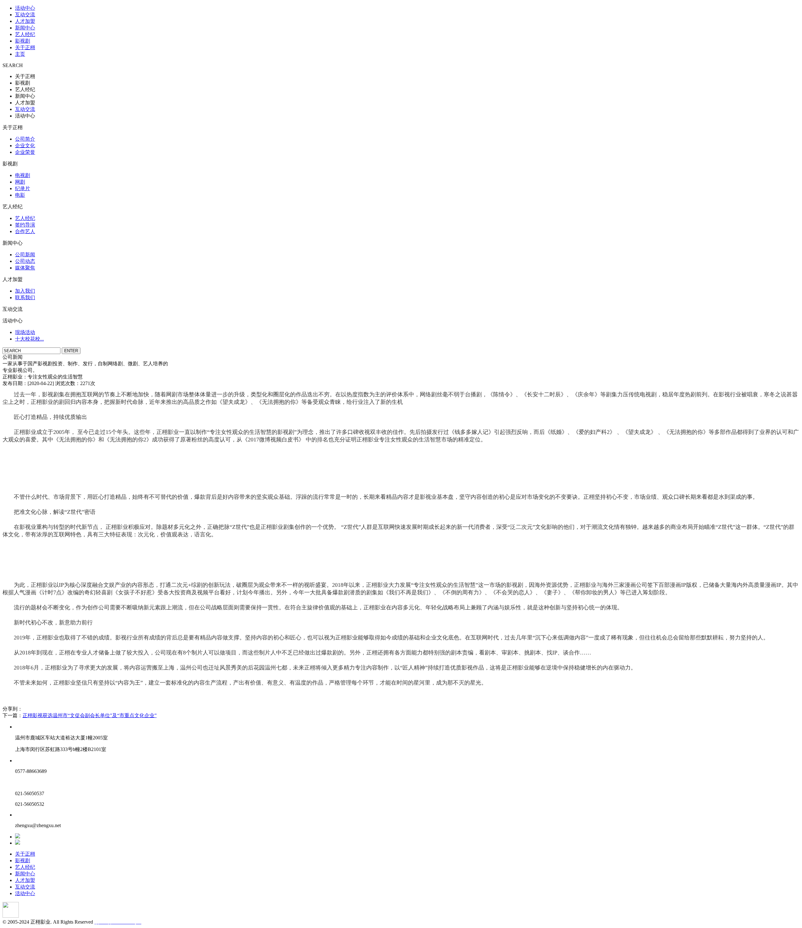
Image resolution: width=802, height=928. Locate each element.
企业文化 (25, 145)
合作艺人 (25, 231)
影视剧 (22, 41)
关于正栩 (25, 47)
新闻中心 (25, 27)
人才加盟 (25, 21)
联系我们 (25, 297)
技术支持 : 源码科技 (164, 922)
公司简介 (25, 139)
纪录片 (22, 188)
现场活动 (25, 332)
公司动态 (25, 261)
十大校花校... (29, 338)
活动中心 (25, 8)
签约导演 (25, 224)
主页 (20, 54)
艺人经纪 (25, 34)
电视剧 (22, 175)
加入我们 (25, 291)
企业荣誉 (25, 152)
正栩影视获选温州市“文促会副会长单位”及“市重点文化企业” (90, 715)
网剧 (20, 182)
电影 (20, 195)
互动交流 (25, 14)
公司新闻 (25, 254)
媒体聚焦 (25, 267)
